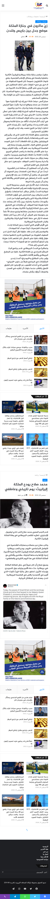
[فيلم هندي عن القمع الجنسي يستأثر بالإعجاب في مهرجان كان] (40, 339)
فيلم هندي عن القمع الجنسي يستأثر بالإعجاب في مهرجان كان (18, 338)
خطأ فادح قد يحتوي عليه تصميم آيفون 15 (18, 381)
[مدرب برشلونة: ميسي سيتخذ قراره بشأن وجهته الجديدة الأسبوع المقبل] (40, 350)
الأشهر (41, 328)
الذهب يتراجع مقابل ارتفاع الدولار (20, 369)
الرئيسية (43, 16)
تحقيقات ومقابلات (33, 16)
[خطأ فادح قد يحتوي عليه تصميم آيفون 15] (40, 383)
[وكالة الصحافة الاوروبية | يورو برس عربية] (38, 5)
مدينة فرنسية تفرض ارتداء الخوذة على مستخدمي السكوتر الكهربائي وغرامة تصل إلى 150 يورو (38, 419)
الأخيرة (25, 328)
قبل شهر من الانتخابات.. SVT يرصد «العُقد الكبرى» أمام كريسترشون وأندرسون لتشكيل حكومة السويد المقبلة (37, 453)
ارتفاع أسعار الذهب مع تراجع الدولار (19, 358)
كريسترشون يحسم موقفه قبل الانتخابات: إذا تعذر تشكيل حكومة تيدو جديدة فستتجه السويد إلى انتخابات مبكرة (13, 421)
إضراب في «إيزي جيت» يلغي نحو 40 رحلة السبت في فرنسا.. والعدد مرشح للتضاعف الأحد (13, 452)
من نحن (45, 852)
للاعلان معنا (44, 857)
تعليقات (9, 328)
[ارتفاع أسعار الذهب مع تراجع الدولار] (40, 361)
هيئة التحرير (44, 849)
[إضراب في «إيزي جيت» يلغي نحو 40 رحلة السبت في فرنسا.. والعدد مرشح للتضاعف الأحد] (13, 439)
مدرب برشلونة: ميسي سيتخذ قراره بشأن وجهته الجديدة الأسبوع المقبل (17, 349)
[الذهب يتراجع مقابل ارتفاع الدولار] (40, 372)
